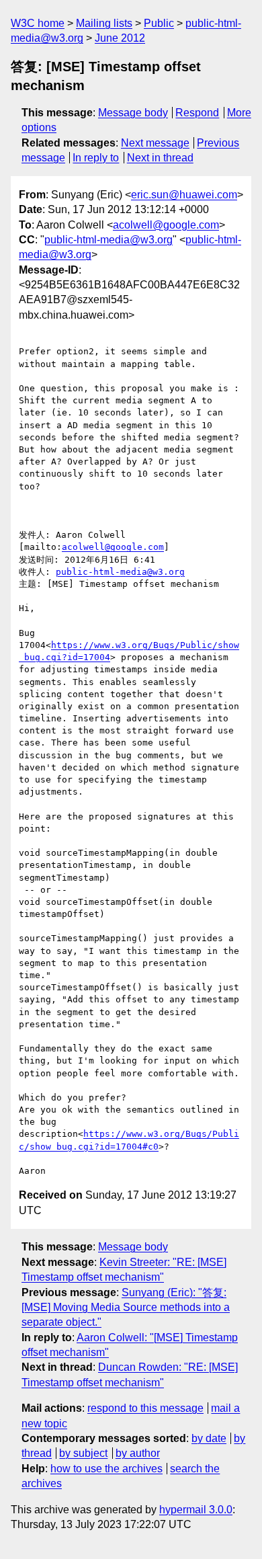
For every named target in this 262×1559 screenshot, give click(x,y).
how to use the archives (106, 1468)
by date (208, 1438)
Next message (155, 143)
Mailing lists (104, 23)
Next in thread (160, 157)
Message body (133, 112)
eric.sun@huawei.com (184, 194)
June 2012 (120, 38)
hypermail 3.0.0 (195, 1509)
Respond (197, 112)
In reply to (96, 157)
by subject (83, 1453)
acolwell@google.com (166, 225)
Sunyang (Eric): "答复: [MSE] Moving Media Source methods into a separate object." (125, 1307)
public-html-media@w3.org (108, 239)
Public (159, 23)
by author (138, 1453)
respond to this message (145, 1408)
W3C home (37, 23)
